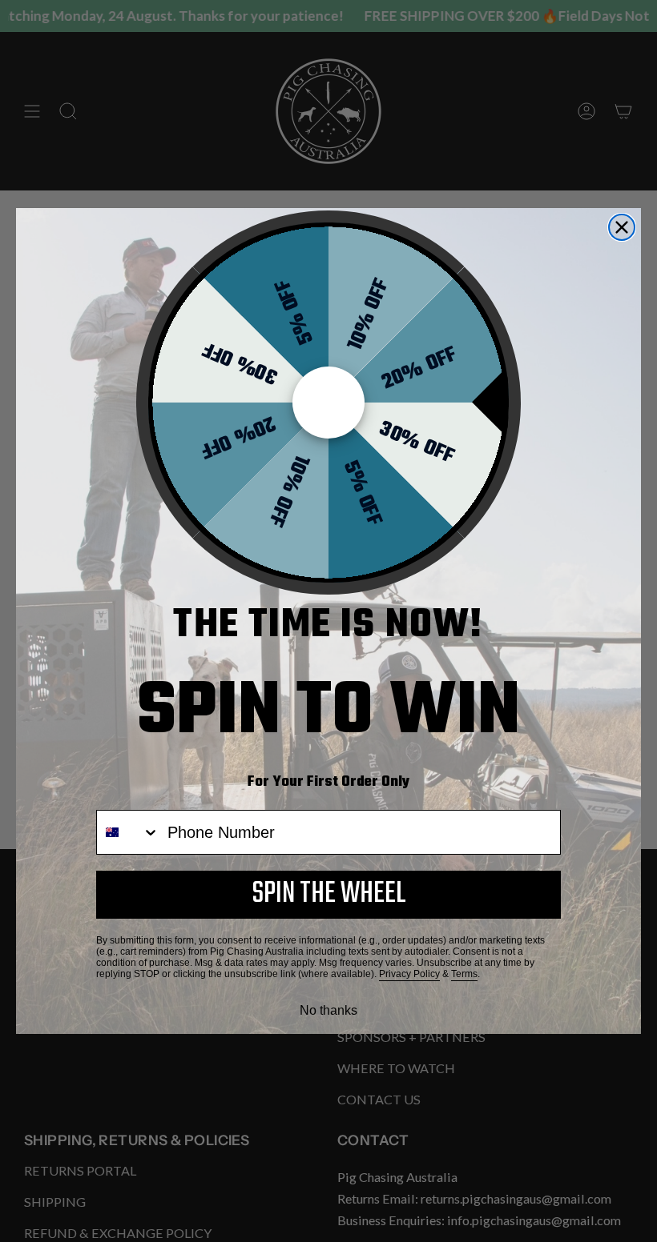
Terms (464, 974)
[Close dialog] (622, 227)
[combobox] (128, 832)
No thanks (328, 1010)
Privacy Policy (409, 974)
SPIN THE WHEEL (329, 894)
